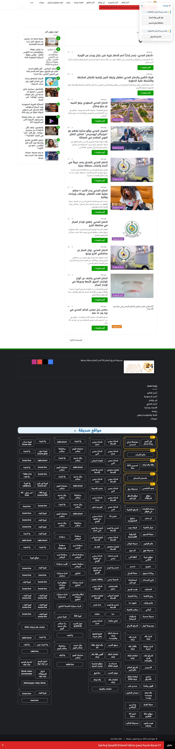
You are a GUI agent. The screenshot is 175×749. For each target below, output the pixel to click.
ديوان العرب (113, 673)
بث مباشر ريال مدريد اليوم (62, 626)
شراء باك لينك (148, 637)
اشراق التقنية (132, 509)
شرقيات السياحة (132, 617)
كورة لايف (42, 513)
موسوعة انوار (148, 625)
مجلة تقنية (148, 704)
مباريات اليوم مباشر (77, 449)
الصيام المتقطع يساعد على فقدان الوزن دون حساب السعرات (34, 81)
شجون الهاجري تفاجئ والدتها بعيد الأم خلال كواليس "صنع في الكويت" (34, 144)
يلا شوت (77, 441)
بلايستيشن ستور (113, 587)
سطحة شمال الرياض (78, 555)
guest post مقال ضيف (97, 635)
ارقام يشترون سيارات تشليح (78, 596)
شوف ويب (132, 527)
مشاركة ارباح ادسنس (132, 443)
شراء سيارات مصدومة (62, 595)
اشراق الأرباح (132, 625)
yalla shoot (62, 442)
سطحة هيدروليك (62, 546)
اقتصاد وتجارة (78, 2)
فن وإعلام (101, 2)
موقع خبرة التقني (148, 558)
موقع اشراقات (148, 496)
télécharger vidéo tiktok (35, 683)
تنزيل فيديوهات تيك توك (42, 673)
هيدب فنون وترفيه (148, 724)
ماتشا (97, 614)
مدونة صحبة (148, 616)
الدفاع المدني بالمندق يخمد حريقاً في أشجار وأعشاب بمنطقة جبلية (88, 164)
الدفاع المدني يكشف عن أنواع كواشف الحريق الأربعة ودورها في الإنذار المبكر (90, 281)
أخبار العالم (125, 2)
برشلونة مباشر (62, 449)
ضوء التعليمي (148, 488)
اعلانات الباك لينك (132, 656)
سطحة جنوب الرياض (78, 565)
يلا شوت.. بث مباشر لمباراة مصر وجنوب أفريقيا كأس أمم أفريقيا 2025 (32, 119)
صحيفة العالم (132, 723)
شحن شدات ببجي (113, 557)
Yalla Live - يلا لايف (27, 475)
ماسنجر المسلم (140, 478)
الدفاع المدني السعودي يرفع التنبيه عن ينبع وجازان (89, 104)
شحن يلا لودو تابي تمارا (97, 529)
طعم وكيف (148, 603)
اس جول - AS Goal (26, 493)
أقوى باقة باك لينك (97, 655)
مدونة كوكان (132, 543)
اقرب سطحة (62, 564)
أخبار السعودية (113, 2)
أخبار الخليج (91, 2)
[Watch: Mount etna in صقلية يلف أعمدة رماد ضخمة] (51, 155)
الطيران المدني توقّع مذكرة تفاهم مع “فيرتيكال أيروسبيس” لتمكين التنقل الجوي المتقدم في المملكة (88, 134)
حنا (113, 614)
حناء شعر (97, 605)
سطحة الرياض (78, 537)
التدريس (148, 667)
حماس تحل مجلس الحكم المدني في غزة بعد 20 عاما (89, 311)
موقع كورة (34, 557)
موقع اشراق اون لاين (132, 496)
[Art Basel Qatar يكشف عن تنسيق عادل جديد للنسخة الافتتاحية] (51, 42)
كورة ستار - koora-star (27, 443)
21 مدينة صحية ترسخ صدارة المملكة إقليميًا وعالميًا (123, 7)
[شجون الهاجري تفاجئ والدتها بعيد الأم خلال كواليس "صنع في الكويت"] (51, 143)
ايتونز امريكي (97, 460)
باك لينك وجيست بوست (148, 695)
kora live (27, 506)
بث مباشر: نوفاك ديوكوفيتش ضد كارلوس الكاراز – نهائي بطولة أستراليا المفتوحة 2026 (33, 53)
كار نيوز (132, 550)
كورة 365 (78, 616)
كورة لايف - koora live (42, 596)
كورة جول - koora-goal (42, 452)
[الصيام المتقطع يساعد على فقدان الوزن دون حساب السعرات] (51, 81)
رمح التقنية (148, 596)
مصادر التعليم (132, 692)
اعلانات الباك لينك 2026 (132, 677)
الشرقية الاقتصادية (132, 535)
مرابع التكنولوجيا (132, 519)
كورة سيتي (62, 616)
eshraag (149, 52)
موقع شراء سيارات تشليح (62, 585)
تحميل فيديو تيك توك (26, 663)
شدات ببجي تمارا (97, 443)
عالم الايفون (148, 543)
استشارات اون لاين (132, 581)
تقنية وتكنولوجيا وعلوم (55, 2)
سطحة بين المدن (78, 546)
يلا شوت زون (42, 644)
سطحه (62, 537)
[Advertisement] (87, 17)
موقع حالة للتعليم (148, 715)
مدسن (132, 566)
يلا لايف (70, 635)
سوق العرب (113, 645)
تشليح (77, 573)
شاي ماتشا (113, 621)
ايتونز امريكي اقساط (97, 538)
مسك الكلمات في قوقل (148, 510)
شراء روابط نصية (148, 647)
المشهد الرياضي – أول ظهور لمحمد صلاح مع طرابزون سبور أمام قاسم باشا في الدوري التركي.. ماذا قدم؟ (42, 71)
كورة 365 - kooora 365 (43, 493)
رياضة (68, 2)
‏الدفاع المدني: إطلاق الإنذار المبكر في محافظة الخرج (90, 224)
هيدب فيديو (133, 589)
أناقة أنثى (132, 557)
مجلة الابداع (133, 573)
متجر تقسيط (97, 488)
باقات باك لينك (132, 647)
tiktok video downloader (26, 672)
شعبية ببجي (113, 579)
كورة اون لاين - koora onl (42, 484)
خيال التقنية (148, 527)
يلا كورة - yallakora (27, 484)
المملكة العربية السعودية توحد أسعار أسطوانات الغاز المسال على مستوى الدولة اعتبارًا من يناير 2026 (32, 108)
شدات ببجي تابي (97, 452)
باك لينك (97, 679)
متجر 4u (113, 516)
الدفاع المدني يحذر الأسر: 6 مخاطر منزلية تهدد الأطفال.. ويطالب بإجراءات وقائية (88, 193)
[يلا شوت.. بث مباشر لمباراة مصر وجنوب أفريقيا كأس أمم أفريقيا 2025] (51, 120)
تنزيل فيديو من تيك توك (42, 662)
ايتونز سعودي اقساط (113, 470)
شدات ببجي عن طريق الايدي (97, 518)
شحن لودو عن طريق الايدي (97, 570)
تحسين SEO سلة (132, 466)
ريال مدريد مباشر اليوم (78, 646)
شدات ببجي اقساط (113, 442)
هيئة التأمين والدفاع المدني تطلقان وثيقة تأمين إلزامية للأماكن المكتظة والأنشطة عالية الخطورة (115, 79)
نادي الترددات (148, 580)
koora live (26, 460)
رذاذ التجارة (132, 596)
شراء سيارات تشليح (77, 583)
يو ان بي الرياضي (132, 705)
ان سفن (148, 518)
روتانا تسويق (148, 573)
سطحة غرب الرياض (62, 555)
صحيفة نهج (148, 550)
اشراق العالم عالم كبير (132, 668)
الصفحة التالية (76, 340)
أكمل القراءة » (145, 67)
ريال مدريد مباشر (77, 459)
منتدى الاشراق (148, 677)
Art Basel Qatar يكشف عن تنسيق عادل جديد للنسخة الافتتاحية (33, 41)
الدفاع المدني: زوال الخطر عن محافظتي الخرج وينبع (92, 252)
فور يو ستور (97, 507)
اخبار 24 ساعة (132, 715)
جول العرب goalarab (77, 624)
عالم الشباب (140, 454)
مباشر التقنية (132, 609)
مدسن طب (132, 686)
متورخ (148, 566)
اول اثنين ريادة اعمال (148, 442)
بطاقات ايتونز (97, 579)
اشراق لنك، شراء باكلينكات (148, 658)
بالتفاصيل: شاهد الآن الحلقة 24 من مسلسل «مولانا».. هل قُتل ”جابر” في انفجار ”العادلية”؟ (33, 131)
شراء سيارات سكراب (62, 574)
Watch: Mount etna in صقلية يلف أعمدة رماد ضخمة (34, 155)
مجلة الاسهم (148, 534)
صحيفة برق (133, 489)
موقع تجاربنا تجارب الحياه (97, 664)
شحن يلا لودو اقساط (97, 470)
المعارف (148, 589)
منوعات (41, 2)
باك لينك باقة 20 (97, 646)
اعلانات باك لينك (113, 680)
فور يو (97, 546)
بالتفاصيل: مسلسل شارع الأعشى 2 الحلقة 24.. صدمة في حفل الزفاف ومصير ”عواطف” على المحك (33, 94)
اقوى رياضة (148, 686)
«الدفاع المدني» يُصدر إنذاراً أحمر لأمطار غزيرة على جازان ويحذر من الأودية (115, 55)
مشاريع (97, 673)
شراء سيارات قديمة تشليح (70, 606)
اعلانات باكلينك (105, 689)
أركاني (148, 609)
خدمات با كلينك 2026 (113, 664)
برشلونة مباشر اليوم (62, 647)
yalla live (70, 664)
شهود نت (133, 603)
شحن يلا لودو (113, 567)
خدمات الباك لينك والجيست (113, 635)
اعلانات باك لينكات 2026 (35, 627)
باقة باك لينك (148, 464)
